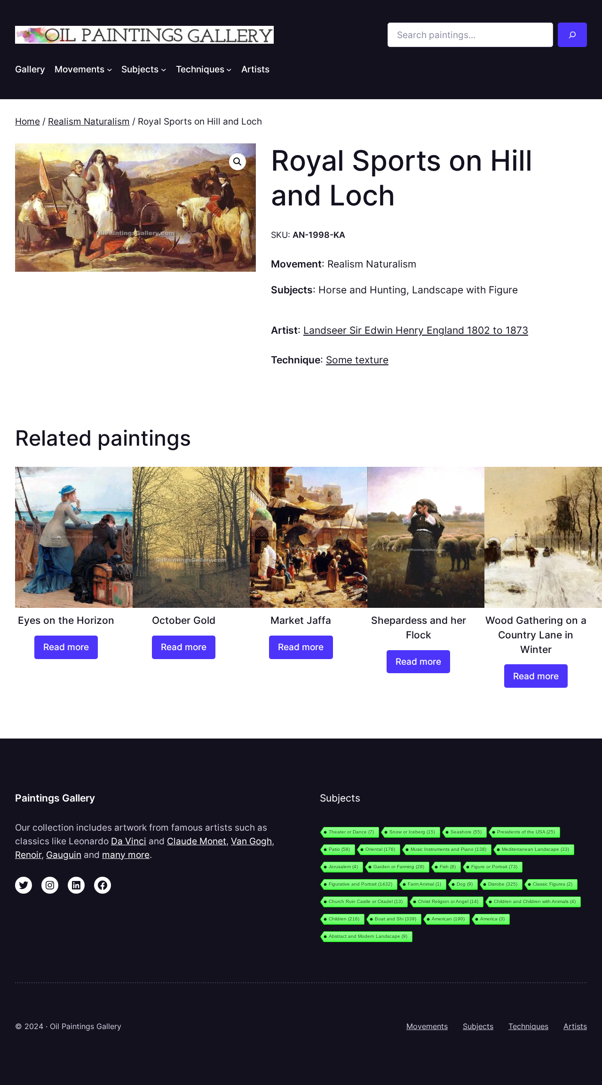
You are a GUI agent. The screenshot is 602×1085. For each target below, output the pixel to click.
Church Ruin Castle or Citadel (366, 901)
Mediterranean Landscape (535, 849)
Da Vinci (128, 841)
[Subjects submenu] (163, 69)
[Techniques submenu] (229, 69)
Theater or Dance (351, 831)
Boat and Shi (395, 918)
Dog (465, 884)
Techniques (528, 1026)
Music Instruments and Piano (448, 849)
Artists (575, 1026)
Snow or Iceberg (412, 831)
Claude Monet (196, 841)
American (448, 918)
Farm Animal (424, 884)
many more (126, 854)
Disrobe (502, 884)
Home (27, 121)
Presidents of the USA (526, 831)
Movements (427, 1026)
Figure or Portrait (494, 866)
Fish (448, 866)
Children (344, 918)
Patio (339, 849)
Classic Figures (552, 884)
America (492, 918)
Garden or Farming (398, 866)
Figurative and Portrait (360, 884)
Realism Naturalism (89, 121)
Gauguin (63, 854)
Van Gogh (251, 841)
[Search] (572, 35)
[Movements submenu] (109, 69)
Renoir (28, 854)
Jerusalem (343, 866)
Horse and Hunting (362, 290)
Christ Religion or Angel (448, 901)
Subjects (478, 1026)
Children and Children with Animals (535, 901)
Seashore (466, 831)
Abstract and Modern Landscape (368, 936)
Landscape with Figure (465, 290)
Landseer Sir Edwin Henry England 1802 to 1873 (415, 330)
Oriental (380, 849)
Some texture (357, 360)
